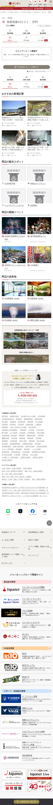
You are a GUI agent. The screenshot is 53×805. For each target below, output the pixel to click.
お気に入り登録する (44, 25)
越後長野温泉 (28, 419)
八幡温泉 (38, 424)
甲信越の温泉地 (13, 12)
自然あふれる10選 (37, 345)
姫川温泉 (5, 444)
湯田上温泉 (23, 441)
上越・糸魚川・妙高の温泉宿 (11, 468)
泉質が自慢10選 (37, 336)
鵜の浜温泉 (40, 441)
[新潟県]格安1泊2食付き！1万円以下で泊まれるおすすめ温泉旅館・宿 (25, 487)
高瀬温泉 (30, 438)
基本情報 (10, 33)
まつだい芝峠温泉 (8, 449)
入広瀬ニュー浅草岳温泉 (10, 457)
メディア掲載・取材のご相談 (38, 547)
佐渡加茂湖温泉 (42, 446)
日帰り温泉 (26, 33)
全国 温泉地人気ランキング (14, 336)
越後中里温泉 (30, 446)
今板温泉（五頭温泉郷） (10, 430)
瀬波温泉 (22, 438)
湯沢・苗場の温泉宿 (38, 479)
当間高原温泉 (6, 446)
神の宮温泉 (32, 427)
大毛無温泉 (41, 416)
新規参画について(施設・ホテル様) (12, 555)
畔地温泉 (19, 449)
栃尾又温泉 (38, 419)
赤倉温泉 (25, 455)
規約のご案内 (33, 540)
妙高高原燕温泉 (27, 444)
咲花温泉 (14, 438)
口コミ (10, 40)
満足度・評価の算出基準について (40, 71)
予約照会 (40, 5)
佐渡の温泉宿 (27, 468)
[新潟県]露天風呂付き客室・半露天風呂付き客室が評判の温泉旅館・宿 (25, 493)
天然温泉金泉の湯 (8, 419)
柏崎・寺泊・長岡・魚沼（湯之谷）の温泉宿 (16, 476)
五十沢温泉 (13, 433)
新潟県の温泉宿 (7, 460)
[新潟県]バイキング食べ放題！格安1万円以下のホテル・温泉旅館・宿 (25, 490)
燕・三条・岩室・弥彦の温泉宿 (12, 474)
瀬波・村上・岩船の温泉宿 (33, 471)
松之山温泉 (34, 455)
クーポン (42, 40)
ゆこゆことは (7, 563)
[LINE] (8, 511)
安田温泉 (13, 424)
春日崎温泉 (21, 422)
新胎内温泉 (29, 424)
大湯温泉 (17, 455)
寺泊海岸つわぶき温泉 (28, 416)
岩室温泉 (41, 435)
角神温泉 (5, 441)
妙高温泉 (5, 427)
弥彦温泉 (37, 12)
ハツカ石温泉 (36, 449)
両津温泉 (19, 419)
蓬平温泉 (5, 416)
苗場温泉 (13, 422)
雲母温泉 (22, 435)
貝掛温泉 (5, 424)
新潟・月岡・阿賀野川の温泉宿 (12, 471)
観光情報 (43, 33)
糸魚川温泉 (40, 433)
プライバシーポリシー (10, 548)
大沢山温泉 (40, 430)
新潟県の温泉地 (26, 12)
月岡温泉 (38, 438)
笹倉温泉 (27, 449)
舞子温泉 (5, 433)
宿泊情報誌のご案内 (36, 532)
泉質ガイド (26, 359)
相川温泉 (5, 422)
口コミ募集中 (10, 25)
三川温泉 (31, 430)
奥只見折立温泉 (7, 455)
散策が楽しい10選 (14, 345)
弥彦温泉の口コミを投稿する (28, 67)
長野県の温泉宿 (38, 457)
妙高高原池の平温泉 (38, 452)
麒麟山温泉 (5, 438)
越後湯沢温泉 (31, 435)
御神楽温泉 (5, 452)
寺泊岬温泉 (31, 433)
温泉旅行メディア (9, 532)
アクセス (26, 40)
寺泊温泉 (22, 433)
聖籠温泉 (23, 430)
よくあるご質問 (8, 540)
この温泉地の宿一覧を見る (27, 802)
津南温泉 (32, 441)
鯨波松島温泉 (15, 452)
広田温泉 (21, 424)
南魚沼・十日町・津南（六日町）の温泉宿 (16, 479)
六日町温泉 (13, 441)
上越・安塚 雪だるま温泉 (18, 427)
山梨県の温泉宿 (25, 457)
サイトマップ (33, 555)
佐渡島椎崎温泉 (15, 444)
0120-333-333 (29, 395)
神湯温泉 (30, 422)
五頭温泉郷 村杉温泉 (9, 435)
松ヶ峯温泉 (39, 422)
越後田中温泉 (14, 416)
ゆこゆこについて (28, 8)
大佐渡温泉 (26, 452)
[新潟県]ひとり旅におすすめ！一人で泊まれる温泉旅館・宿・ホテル (24, 496)
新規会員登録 (39, 8)
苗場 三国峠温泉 (18, 446)
